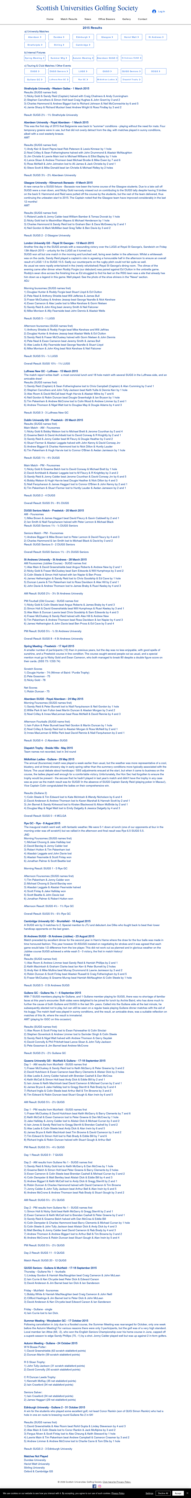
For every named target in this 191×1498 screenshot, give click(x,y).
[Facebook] (94, 1486)
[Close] (187, 1493)
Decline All (163, 1493)
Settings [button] (149, 1493)
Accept (178, 1493)
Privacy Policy (117, 1493)
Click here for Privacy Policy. (117, 1482)
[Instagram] (99, 1486)
